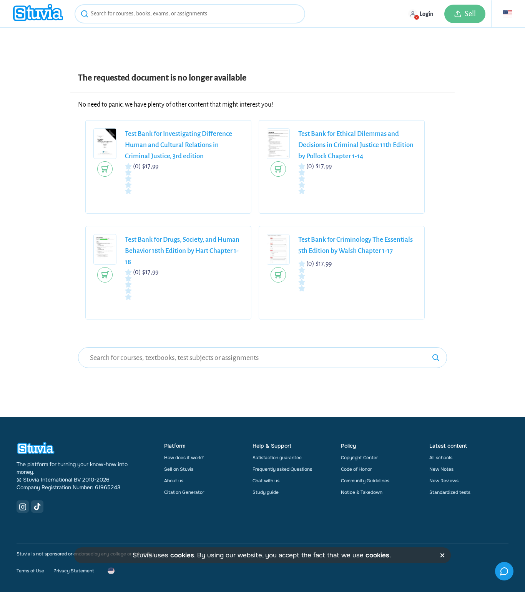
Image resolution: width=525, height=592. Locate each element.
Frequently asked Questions (282, 469)
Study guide (266, 492)
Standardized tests (449, 492)
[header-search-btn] (84, 15)
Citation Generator (184, 492)
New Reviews (444, 481)
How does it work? (184, 458)
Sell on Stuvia (179, 469)
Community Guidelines (365, 481)
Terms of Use (30, 571)
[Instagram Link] (23, 506)
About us (173, 481)
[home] (38, 13)
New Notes (441, 469)
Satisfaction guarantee (277, 458)
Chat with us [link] (266, 481)
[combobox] (189, 14)
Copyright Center (359, 458)
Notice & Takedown (361, 492)
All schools (440, 458)
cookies (182, 555)
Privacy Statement (73, 571)
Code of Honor (356, 469)
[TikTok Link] (37, 506)
